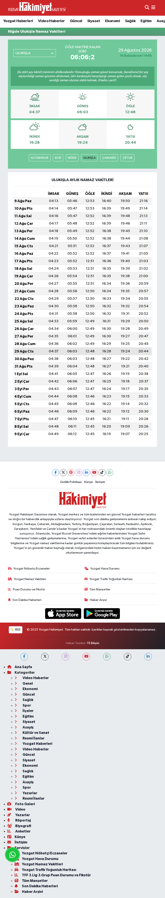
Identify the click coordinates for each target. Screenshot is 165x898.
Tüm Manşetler (99, 589)
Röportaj (23, 820)
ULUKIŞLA (89, 157)
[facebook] (24, 656)
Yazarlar (29, 793)
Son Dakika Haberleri (26, 600)
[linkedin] (148, 656)
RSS (17, 629)
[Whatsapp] (109, 472)
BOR (58, 157)
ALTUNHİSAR (39, 157)
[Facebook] (55, 472)
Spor (26, 705)
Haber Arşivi (98, 600)
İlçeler (28, 711)
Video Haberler (51, 21)
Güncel (76, 21)
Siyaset (93, 21)
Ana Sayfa (23, 667)
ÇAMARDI (109, 157)
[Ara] (147, 8)
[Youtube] (94, 472)
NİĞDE (72, 157)
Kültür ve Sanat (35, 733)
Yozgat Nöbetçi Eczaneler (31, 568)
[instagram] (65, 656)
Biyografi (23, 826)
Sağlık (130, 21)
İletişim (100, 482)
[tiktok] (127, 656)
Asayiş (28, 727)
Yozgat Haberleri (18, 21)
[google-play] (102, 613)
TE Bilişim (93, 643)
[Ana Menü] (153, 8)
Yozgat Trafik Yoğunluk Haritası (111, 579)
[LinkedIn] (86, 472)
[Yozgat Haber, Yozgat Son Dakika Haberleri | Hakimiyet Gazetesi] (36, 8)
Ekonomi (112, 21)
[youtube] (86, 656)
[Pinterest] (71, 472)
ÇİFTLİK (128, 157)
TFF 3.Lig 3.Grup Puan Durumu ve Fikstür (56, 875)
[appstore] (63, 613)
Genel (27, 683)
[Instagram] (78, 472)
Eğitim (146, 21)
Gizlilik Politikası (71, 482)
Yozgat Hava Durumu (104, 568)
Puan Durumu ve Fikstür (29, 589)
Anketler (23, 831)
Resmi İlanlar (33, 738)
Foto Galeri (25, 804)
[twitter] (45, 656)
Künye (88, 482)
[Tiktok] (101, 472)
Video (20, 809)
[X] (63, 472)
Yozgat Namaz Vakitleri (30, 579)
